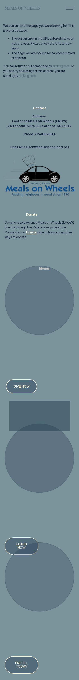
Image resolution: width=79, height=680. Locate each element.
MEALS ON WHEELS (22, 8)
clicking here (61, 66)
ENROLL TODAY (21, 664)
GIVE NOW (22, 386)
